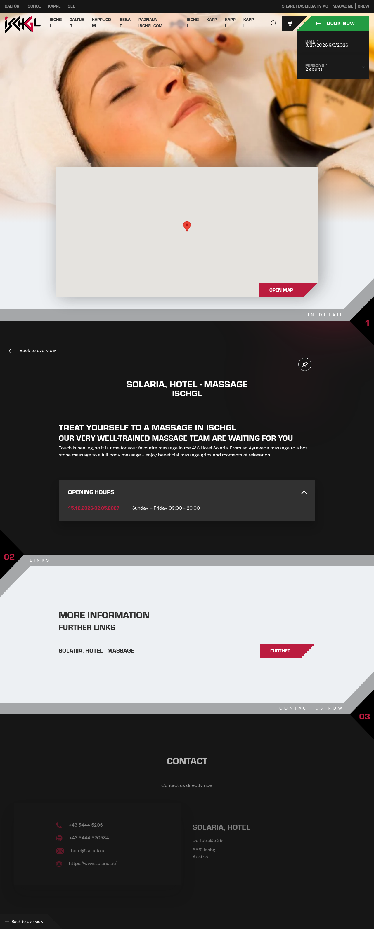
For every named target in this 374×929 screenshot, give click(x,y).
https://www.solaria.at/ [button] (92, 863)
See (71, 6)
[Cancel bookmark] (305, 364)
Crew (363, 6)
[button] (274, 23)
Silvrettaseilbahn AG (305, 6)
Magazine (343, 6)
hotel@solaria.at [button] (88, 851)
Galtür (12, 6)
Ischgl (34, 6)
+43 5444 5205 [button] (85, 825)
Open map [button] (281, 290)
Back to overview (37, 350)
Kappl (54, 6)
